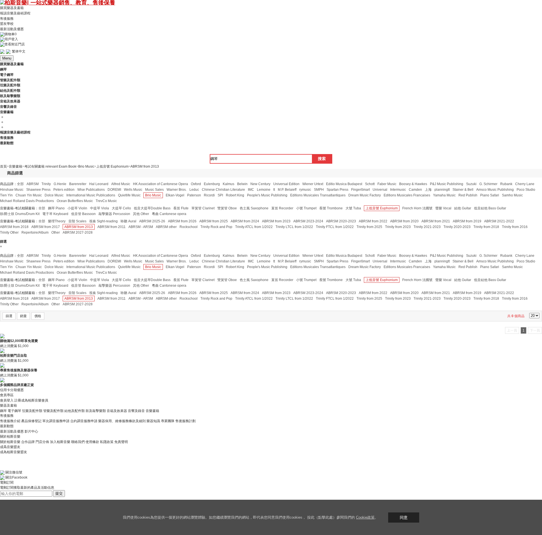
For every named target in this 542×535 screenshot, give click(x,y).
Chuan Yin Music (29, 195)
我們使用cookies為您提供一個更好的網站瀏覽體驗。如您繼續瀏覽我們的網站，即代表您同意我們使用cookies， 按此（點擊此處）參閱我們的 (239, 517)
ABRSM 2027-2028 (78, 232)
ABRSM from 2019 (467, 221)
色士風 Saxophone (254, 208)
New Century (260, 184)
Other (55, 232)
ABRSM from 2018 (14, 227)
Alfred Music (120, 184)
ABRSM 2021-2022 (499, 221)
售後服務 (7, 18)
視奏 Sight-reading (103, 221)
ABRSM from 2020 (404, 221)
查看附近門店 (15, 44)
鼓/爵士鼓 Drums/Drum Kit (20, 214)
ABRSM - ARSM (140, 227)
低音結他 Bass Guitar (490, 208)
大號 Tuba (353, 208)
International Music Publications (90, 195)
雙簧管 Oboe (227, 208)
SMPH (319, 190)
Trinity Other (9, 232)
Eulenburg (212, 184)
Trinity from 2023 (398, 227)
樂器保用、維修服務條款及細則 (122, 421)
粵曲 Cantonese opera (169, 214)
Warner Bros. (177, 190)
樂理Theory (56, 221)
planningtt (442, 190)
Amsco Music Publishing (495, 190)
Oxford (196, 184)
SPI (220, 195)
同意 (404, 517)
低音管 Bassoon (83, 214)
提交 (59, 493)
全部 (20, 184)
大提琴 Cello (121, 208)
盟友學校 (7, 24)
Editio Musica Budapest (344, 184)
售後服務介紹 (10, 421)
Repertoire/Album (35, 232)
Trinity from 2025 (369, 227)
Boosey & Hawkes (413, 184)
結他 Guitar (462, 208)
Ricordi (209, 195)
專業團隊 (167, 421)
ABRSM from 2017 (45, 227)
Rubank (506, 184)
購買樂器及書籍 (12, 8)
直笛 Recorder (282, 208)
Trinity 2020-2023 (457, 227)
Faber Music (386, 184)
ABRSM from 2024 (245, 221)
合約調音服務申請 (83, 421)
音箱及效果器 (117, 411)
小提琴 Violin (77, 208)
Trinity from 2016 (515, 227)
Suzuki (471, 184)
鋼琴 (3, 411)
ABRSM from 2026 (182, 221)
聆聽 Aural (128, 221)
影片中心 (31, 431)
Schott (370, 184)
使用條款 (92, 442)
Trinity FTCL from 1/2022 (335, 227)
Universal (380, 190)
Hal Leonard (98, 184)
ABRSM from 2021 (435, 221)
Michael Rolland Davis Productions (27, 201)
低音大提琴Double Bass (152, 208)
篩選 (9, 316)
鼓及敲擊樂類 (96, 411)
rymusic (305, 190)
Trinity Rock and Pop (216, 227)
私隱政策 (106, 442)
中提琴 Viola (99, 208)
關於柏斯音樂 (10, 442)
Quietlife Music (129, 195)
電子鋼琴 (14, 411)
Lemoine (263, 190)
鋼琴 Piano (56, 208)
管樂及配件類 (53, 411)
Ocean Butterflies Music (75, 201)
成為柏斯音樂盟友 (13, 452)
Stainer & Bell (463, 190)
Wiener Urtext (312, 184)
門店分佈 (42, 442)
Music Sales (154, 190)
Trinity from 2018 (486, 227)
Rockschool (189, 227)
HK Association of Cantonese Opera (160, 184)
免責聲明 (121, 442)
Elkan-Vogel (175, 195)
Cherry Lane (524, 184)
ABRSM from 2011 (111, 227)
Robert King (235, 195)
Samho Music (512, 195)
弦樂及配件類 (32, 411)
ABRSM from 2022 (373, 221)
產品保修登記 (31, 421)
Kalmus (228, 184)
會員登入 (7, 400)
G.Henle (60, 184)
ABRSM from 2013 (78, 227)
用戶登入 (11, 39)
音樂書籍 (152, 411)
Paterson (194, 195)
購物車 (11, 34)
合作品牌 (28, 442)
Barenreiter (77, 184)
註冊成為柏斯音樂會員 (31, 400)
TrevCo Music (106, 201)
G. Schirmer (488, 184)
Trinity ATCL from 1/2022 (254, 227)
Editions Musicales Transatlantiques (318, 195)
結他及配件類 (74, 411)
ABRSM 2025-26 (152, 221)
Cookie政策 (365, 517)
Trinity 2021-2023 (427, 227)
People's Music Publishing (267, 195)
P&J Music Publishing (446, 184)
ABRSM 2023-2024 (308, 221)
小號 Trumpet (306, 208)
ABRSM (33, 184)
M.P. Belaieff (287, 190)
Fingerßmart (360, 190)
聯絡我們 (78, 442)
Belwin (242, 184)
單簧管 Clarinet (203, 208)
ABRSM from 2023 (276, 221)
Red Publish (467, 195)
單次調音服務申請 (55, 421)
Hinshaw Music (11, 190)
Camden (415, 190)
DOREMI (114, 190)
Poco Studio (526, 190)
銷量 (23, 316)
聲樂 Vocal (443, 208)
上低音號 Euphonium (382, 208)
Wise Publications (91, 190)
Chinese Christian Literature (223, 190)
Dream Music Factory (364, 195)
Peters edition (64, 190)
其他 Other (141, 214)
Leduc (194, 190)
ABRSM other (166, 227)
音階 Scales (77, 221)
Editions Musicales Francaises (407, 195)
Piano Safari (489, 195)
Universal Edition (286, 184)
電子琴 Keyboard (55, 214)
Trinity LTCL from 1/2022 (294, 227)
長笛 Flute (181, 208)
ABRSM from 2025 (213, 221)
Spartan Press (337, 190)
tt (274, 190)
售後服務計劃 (185, 421)
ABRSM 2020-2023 (341, 221)
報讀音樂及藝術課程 (15, 13)
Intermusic (398, 190)
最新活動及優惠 (12, 29)
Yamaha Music (444, 195)
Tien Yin (6, 195)
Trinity (46, 184)
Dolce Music (54, 195)
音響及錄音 (136, 411)
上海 (428, 190)
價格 (37, 316)
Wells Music (133, 190)
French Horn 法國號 (417, 208)
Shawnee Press (38, 190)
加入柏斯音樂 (60, 442)
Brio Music (153, 195)
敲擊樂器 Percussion (114, 214)
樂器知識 (153, 421)
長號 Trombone (331, 208)
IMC (251, 190)
